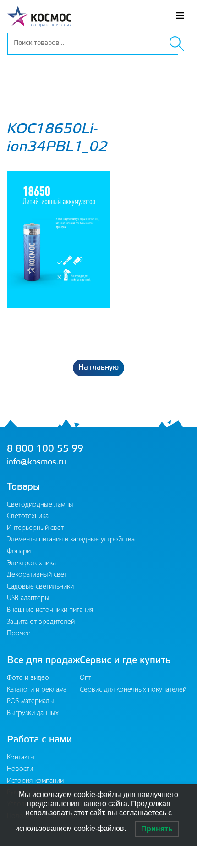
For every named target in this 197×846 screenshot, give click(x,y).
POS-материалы (30, 701)
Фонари (19, 551)
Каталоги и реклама (36, 689)
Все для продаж (43, 660)
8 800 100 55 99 (45, 449)
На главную (98, 367)
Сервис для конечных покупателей (133, 689)
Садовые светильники (40, 586)
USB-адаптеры (28, 598)
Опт (85, 678)
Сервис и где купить (125, 660)
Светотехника (28, 516)
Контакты (21, 757)
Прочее (19, 633)
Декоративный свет (37, 575)
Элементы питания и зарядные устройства (71, 539)
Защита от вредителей (41, 622)
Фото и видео (28, 678)
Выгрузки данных (33, 713)
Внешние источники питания (50, 610)
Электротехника (31, 563)
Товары (23, 487)
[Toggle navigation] (180, 16)
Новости (20, 769)
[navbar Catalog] (173, 84)
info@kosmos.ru (36, 462)
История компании (35, 781)
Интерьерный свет (35, 528)
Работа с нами (39, 740)
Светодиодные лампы (40, 504)
